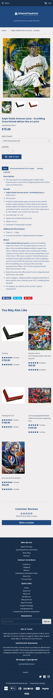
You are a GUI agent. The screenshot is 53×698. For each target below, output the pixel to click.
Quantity (5, 147)
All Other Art (26, 597)
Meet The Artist (26, 547)
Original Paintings (26, 605)
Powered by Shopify (37, 683)
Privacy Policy (26, 579)
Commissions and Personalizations (26, 611)
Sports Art (26, 591)
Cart (49, 3)
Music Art (26, 594)
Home (4, 30)
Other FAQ (26, 576)
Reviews (26, 556)
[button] (7, 357)
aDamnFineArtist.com (20, 683)
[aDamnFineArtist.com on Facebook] (44, 677)
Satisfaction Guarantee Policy (26, 573)
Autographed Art (26, 608)
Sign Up (47, 621)
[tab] (5, 168)
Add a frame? (7, 136)
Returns (26, 570)
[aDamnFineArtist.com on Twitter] (40, 677)
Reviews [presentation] (40, 168)
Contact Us (27, 564)
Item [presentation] (5, 168)
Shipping (26, 567)
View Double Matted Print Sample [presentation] (22, 168)
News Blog (26, 553)
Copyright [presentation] (6, 172)
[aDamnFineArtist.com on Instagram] (48, 677)
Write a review (26, 522)
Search (25, 672)
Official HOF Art (26, 600)
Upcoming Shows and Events (26, 550)
